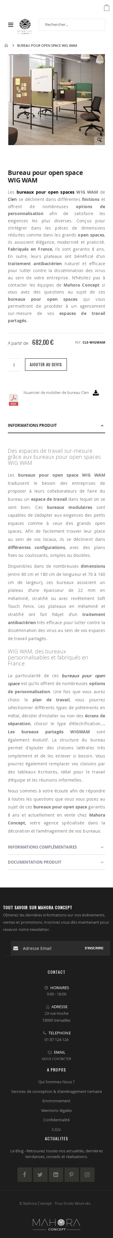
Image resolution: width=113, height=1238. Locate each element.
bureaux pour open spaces (46, 192)
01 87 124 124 (57, 1039)
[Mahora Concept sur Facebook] (24, 1174)
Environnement (56, 1100)
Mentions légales (56, 1110)
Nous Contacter (56, 1058)
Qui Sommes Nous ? (56, 1081)
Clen (12, 199)
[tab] (56, 425)
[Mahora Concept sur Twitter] (40, 1174)
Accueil (7, 45)
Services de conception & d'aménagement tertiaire (56, 1091)
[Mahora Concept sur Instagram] (87, 1174)
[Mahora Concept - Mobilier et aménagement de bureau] (24, 24)
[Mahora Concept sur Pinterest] (71, 1174)
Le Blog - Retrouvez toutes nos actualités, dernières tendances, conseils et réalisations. (56, 1154)
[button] (99, 142)
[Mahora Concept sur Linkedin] (56, 1174)
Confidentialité (56, 1119)
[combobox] (72, 25)
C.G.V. (56, 1129)
